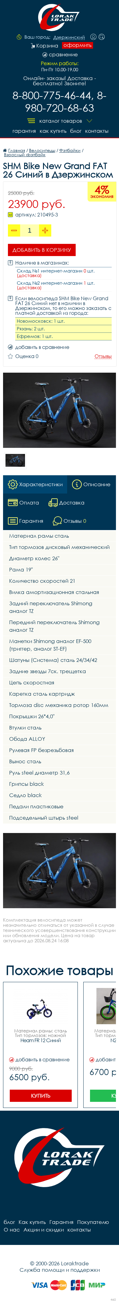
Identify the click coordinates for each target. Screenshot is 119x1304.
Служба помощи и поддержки (60, 1270)
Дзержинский (69, 37)
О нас (12, 1229)
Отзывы (103, 356)
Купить (40, 1095)
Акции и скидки (43, 1229)
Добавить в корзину (42, 250)
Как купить (53, 131)
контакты (96, 131)
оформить (77, 45)
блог (75, 131)
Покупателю (93, 1222)
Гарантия (24, 131)
